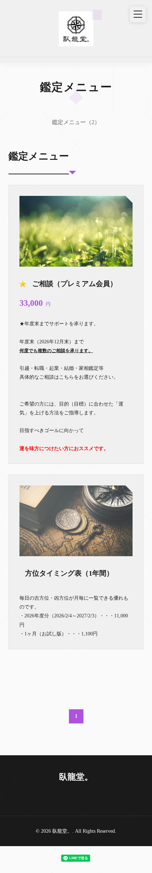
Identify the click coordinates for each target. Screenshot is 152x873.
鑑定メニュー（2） (76, 122)
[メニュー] (137, 14)
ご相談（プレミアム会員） (74, 283)
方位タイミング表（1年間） (69, 573)
